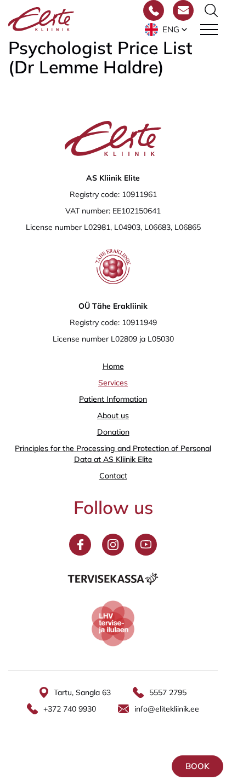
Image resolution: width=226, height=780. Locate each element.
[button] (167, 29)
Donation (113, 432)
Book (197, 766)
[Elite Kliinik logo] (41, 18)
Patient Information (113, 399)
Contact (113, 476)
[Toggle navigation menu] (209, 29)
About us (113, 415)
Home (113, 366)
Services (113, 383)
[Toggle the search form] (211, 10)
